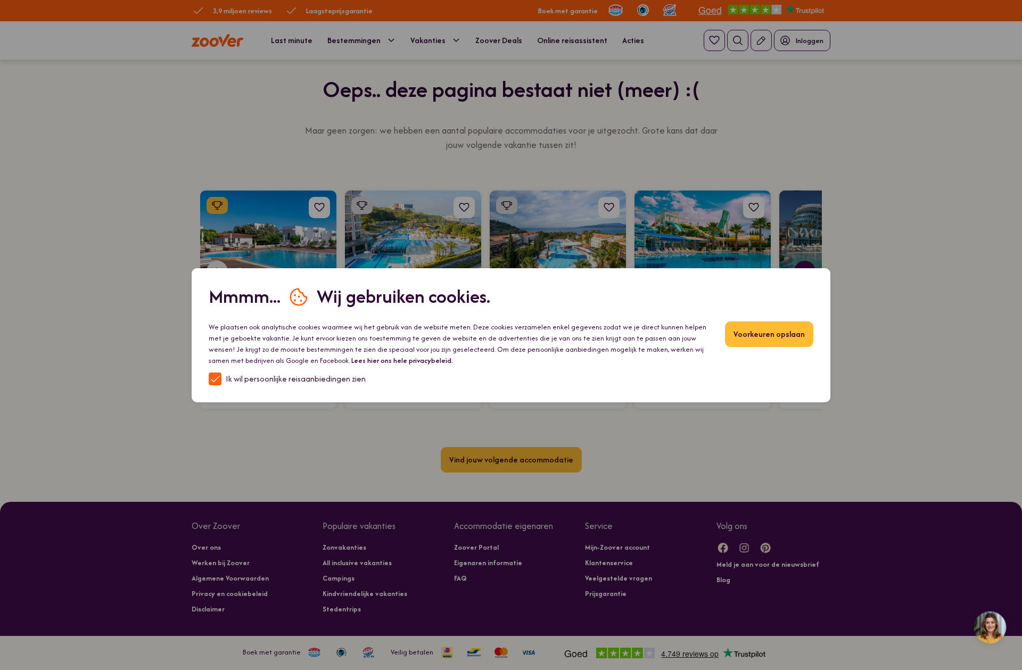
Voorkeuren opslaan (769, 334)
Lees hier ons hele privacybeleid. (402, 360)
